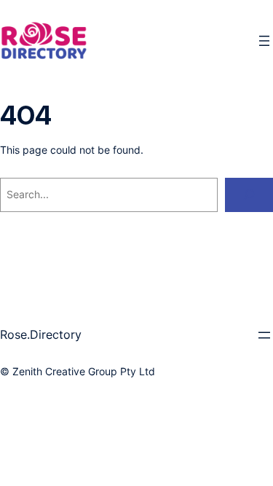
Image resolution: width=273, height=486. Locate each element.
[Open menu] (264, 41)
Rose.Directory (41, 334)
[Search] (249, 195)
